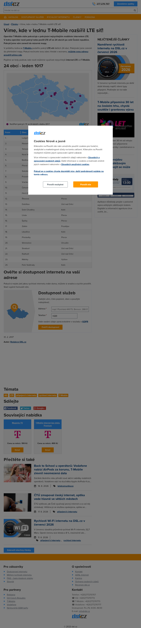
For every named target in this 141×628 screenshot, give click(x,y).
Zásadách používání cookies (75, 164)
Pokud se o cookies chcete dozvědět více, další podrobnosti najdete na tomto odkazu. (69, 173)
